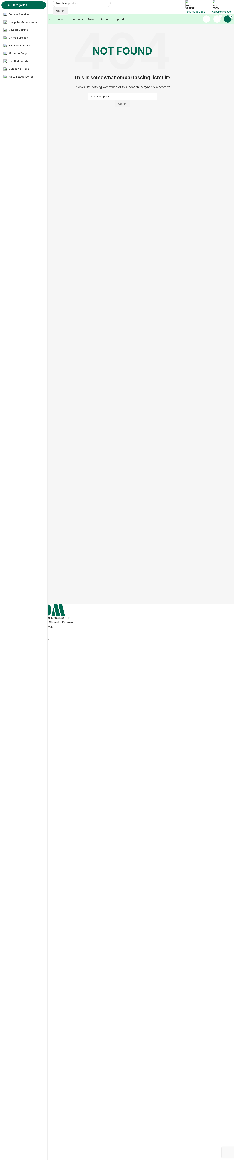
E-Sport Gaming (23, 677)
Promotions (20, 736)
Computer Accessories (28, 671)
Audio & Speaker (24, 665)
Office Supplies (23, 684)
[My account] (206, 19)
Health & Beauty (23, 703)
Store (16, 729)
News (16, 742)
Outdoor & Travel (24, 709)
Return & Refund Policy (28, 755)
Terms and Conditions (27, 761)
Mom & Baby (21, 697)
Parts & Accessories (26, 716)
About (17, 749)
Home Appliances (24, 690)
